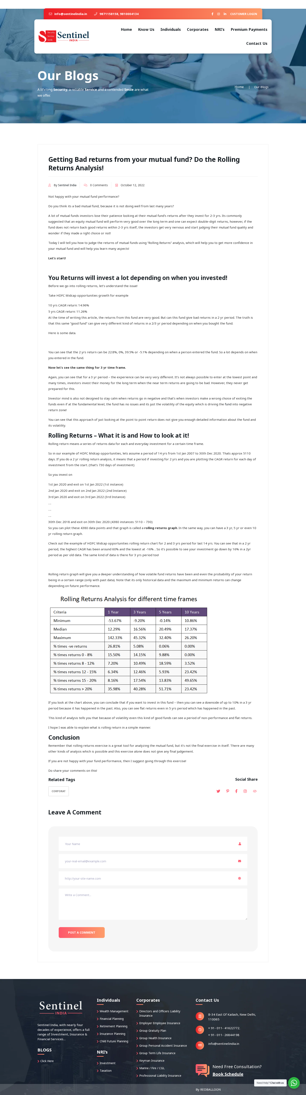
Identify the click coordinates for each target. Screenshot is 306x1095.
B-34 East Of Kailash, (223, 1014)
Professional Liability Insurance (160, 1076)
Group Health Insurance (155, 1038)
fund (228, 404)
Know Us (146, 29)
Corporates (198, 29)
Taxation (106, 1071)
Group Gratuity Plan (152, 1031)
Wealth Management (114, 1011)
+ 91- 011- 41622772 (223, 1028)
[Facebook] (212, 14)
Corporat (59, 791)
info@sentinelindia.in (70, 14)
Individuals (170, 29)
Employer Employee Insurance (159, 1023)
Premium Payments (249, 29)
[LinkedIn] (225, 14)
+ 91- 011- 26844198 (223, 1035)
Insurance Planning (112, 1034)
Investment (108, 1063)
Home (126, 29)
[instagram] (218, 14)
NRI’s (220, 29)
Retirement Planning (113, 1026)
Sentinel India (67, 185)
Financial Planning (112, 1019)
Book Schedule (228, 1074)
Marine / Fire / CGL (152, 1068)
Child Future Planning (114, 1041)
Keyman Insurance (151, 1061)
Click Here (47, 1061)
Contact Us (256, 43)
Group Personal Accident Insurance (163, 1046)
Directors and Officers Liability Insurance (159, 1013)
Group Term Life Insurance (157, 1053)
